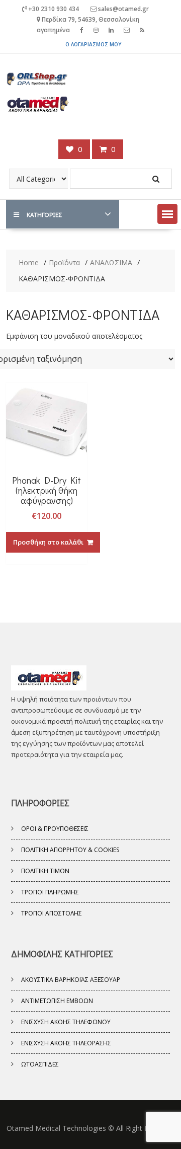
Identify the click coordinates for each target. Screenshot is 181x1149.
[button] (167, 214)
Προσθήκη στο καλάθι (48, 542)
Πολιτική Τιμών (45, 871)
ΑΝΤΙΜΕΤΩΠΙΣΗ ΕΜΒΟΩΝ (57, 1001)
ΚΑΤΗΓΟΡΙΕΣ (44, 214)
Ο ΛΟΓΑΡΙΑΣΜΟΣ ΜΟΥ (93, 44)
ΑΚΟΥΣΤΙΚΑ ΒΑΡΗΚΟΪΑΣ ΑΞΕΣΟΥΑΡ (70, 979)
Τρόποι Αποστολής (51, 913)
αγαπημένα (53, 30)
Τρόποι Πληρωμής (50, 892)
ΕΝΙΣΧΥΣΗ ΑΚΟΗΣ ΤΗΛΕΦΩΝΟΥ (66, 1022)
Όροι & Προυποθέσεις (54, 828)
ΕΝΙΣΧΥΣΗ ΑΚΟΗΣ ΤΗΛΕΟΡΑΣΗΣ (66, 1043)
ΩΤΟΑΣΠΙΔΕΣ (40, 1064)
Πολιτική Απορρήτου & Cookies (70, 850)
